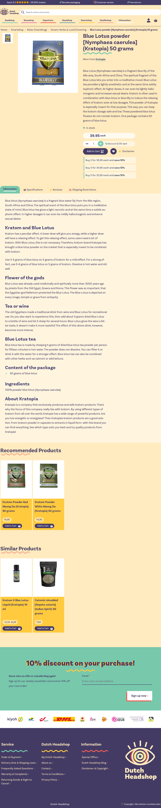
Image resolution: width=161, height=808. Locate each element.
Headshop (67, 20)
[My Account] (148, 20)
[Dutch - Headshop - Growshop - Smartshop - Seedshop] (9, 11)
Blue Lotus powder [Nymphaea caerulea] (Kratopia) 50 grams (124, 29)
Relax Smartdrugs (37, 29)
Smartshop (86, 20)
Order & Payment (11, 757)
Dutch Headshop (59, 804)
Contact (47, 768)
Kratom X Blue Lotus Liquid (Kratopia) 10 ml (15, 605)
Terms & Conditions (53, 774)
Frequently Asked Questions (18, 768)
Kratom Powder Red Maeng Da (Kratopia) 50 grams (16, 506)
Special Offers (91, 757)
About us (47, 762)
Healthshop (105, 20)
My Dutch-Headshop (54, 757)
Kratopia (100, 59)
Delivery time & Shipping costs (19, 762)
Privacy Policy (50, 779)
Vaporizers (48, 20)
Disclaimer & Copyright (95, 768)
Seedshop (9, 20)
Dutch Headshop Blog (95, 762)
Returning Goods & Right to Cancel (16, 781)
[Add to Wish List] (113, 151)
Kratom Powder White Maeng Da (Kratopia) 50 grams (48, 506)
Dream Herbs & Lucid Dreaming (68, 29)
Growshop (29, 20)
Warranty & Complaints (15, 774)
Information (125, 20)
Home (4, 29)
